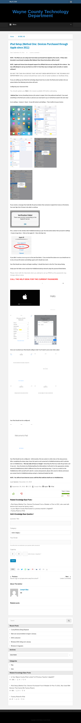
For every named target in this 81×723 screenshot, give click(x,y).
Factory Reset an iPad (18, 511)
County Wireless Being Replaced (20, 630)
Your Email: (14, 538)
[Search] (69, 621)
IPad (52, 486)
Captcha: (13, 549)
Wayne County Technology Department (40, 13)
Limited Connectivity (65, 577)
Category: (13, 528)
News (12, 669)
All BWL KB (21, 37)
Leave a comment (34, 52)
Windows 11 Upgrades (17, 646)
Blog (12, 665)
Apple (46, 486)
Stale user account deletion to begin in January (23, 634)
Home (12, 37)
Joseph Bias (24, 590)
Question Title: (14, 519)
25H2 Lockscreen (15, 638)
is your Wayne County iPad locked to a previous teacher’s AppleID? (32, 508)
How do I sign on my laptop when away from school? (24, 577)
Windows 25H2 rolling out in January (21, 642)
